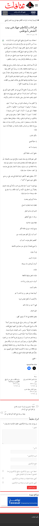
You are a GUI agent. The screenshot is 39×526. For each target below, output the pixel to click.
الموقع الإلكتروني (32, 463)
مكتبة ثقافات (35, 517)
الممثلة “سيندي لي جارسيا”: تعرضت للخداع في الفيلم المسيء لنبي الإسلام (24, 407)
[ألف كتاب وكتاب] (19, 13)
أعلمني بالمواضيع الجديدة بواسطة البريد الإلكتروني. (24, 483)
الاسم (35, 448)
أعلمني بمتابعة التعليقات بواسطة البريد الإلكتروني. (24, 478)
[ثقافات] (19, 4)
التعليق (34, 427)
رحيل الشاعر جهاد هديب (30, 389)
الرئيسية (35, 20)
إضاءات (30, 20)
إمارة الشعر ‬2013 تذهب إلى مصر (30, 380)
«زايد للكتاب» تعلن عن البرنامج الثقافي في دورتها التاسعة (12, 380)
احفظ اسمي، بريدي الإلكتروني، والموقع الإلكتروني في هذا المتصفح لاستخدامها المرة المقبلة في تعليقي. (22, 473)
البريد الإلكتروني (32, 456)
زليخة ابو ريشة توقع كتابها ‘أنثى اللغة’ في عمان (14, 413)
